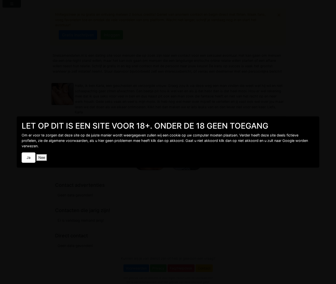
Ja (29, 157)
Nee (41, 157)
